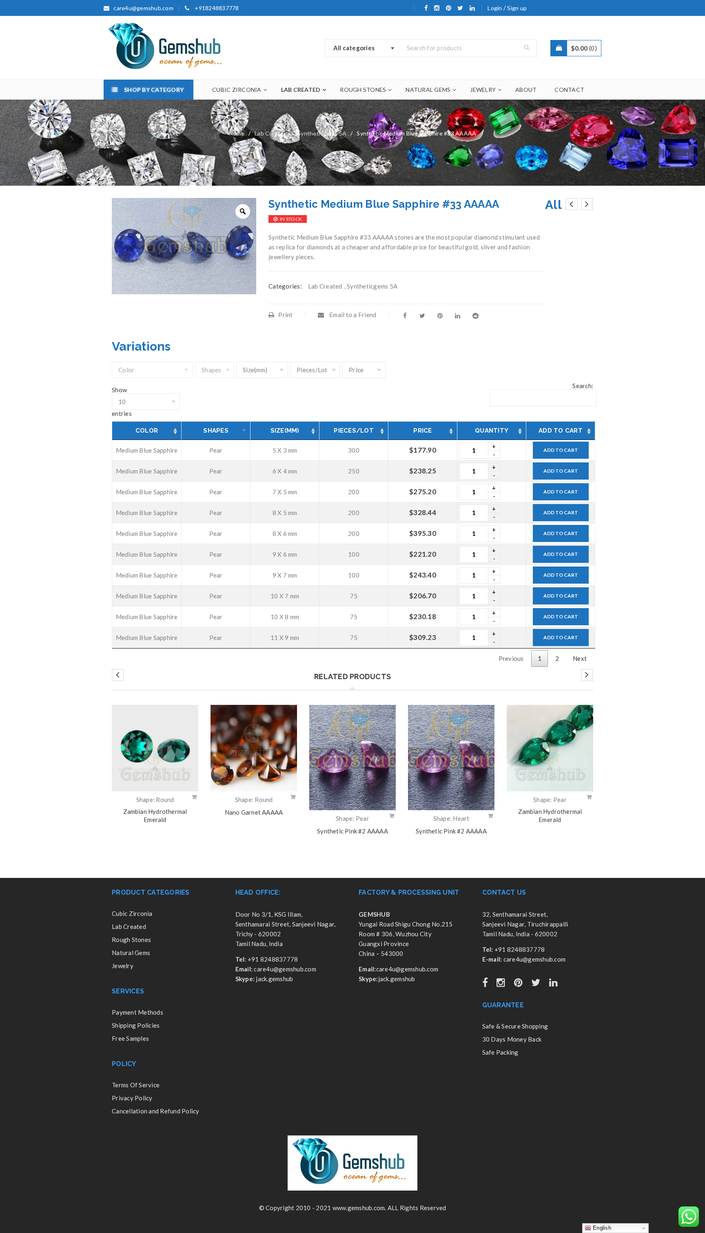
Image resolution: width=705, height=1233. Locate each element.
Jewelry (122, 965)
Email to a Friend (352, 314)
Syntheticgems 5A (321, 133)
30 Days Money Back (512, 1039)
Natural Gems (131, 952)
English (601, 1228)
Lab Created (271, 133)
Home (236, 133)
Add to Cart (561, 430)
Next (580, 658)
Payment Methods (137, 1012)
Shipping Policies (136, 1025)
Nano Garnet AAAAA (254, 812)
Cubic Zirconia (132, 913)
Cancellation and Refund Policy (156, 1111)
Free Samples (130, 1038)
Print (285, 314)
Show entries (122, 401)
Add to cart (560, 450)
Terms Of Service (136, 1085)
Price (422, 430)
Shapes (215, 430)
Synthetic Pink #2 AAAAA (352, 831)
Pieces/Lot (354, 430)
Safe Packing (500, 1052)
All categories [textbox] (354, 47)
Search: (582, 385)
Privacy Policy (132, 1098)
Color (146, 430)
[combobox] (362, 48)
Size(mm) (284, 430)
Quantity (491, 430)
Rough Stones (131, 939)
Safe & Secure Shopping (515, 1026)
